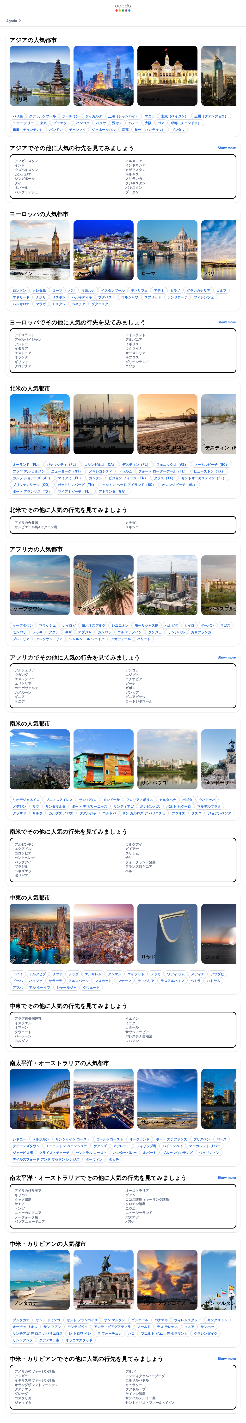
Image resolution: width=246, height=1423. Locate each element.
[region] (123, 78)
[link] (123, 8)
